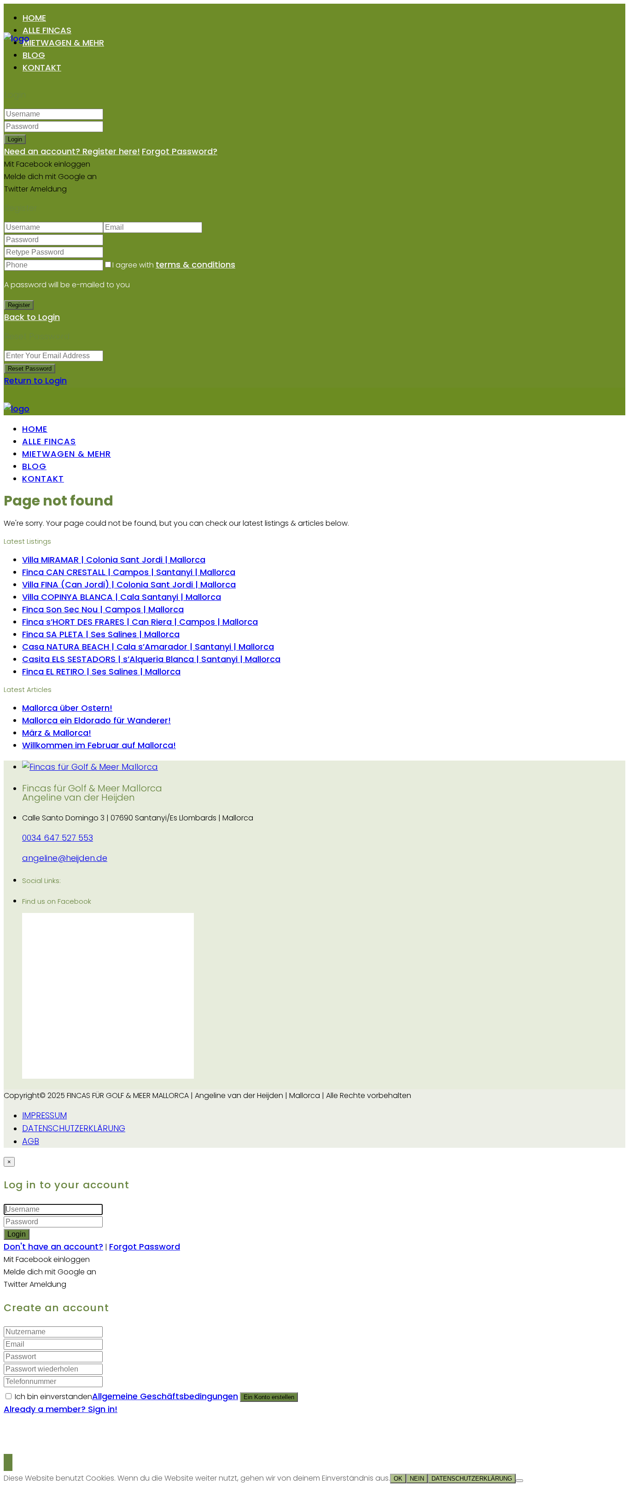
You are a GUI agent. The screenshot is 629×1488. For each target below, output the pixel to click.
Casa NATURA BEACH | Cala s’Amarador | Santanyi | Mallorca (148, 646)
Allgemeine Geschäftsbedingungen (165, 1396)
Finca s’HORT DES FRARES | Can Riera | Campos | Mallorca (140, 622)
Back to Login (32, 317)
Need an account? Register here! (72, 151)
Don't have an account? (53, 1246)
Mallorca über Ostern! (67, 708)
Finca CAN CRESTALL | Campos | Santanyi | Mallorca (128, 572)
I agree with (173, 265)
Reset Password (30, 368)
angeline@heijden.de (64, 858)
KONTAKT (42, 67)
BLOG (34, 55)
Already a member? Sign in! (60, 1409)
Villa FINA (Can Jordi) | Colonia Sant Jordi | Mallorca (129, 584)
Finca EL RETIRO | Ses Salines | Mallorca (101, 671)
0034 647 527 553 (57, 837)
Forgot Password (144, 1246)
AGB (30, 1141)
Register (19, 305)
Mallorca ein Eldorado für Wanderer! (96, 720)
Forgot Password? (179, 151)
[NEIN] (519, 1480)
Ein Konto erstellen (269, 1397)
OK (398, 1478)
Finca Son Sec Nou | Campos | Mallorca (103, 609)
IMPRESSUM (44, 1115)
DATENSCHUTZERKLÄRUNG (73, 1128)
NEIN (417, 1478)
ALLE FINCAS (47, 30)
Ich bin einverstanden (126, 1396)
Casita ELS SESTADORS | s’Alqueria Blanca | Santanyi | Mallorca (151, 659)
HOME (34, 17)
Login (15, 139)
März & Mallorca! (56, 732)
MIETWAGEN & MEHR (63, 42)
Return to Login (35, 380)
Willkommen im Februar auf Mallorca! (99, 745)
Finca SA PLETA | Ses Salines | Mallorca (101, 634)
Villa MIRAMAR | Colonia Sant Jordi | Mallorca (113, 559)
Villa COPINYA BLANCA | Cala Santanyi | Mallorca (121, 597)
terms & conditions (195, 264)
